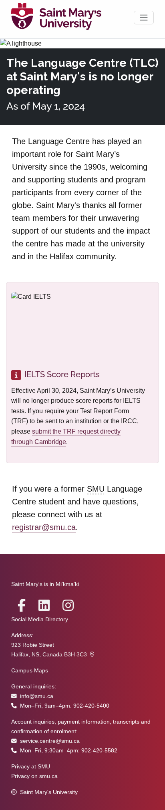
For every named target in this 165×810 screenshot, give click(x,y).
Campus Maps (29, 671)
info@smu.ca (36, 696)
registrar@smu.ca (44, 527)
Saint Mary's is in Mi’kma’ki (45, 584)
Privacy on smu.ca (34, 776)
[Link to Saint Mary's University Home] (56, 17)
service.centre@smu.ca (50, 741)
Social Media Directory (39, 619)
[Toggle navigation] (144, 17)
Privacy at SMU (30, 767)
